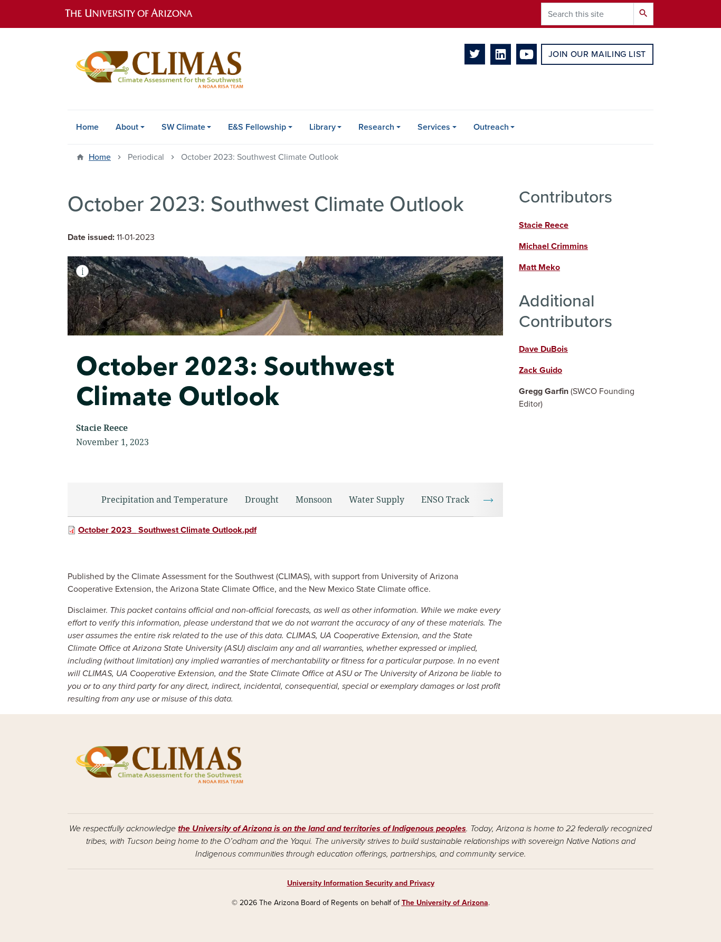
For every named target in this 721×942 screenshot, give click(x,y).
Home (87, 127)
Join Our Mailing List (597, 54)
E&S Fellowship (257, 127)
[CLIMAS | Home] (160, 68)
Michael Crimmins (553, 246)
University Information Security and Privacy (360, 883)
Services (434, 127)
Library (322, 127)
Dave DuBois (543, 349)
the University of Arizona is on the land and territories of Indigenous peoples (322, 828)
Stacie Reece (543, 225)
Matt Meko (539, 267)
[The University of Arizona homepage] (138, 14)
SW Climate (183, 127)
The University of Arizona (445, 902)
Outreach (491, 127)
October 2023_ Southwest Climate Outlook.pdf (167, 530)
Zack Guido (540, 370)
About (127, 127)
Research (376, 127)
